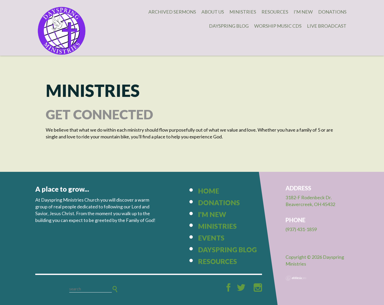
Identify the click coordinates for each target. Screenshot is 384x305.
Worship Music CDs (277, 26)
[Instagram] (258, 287)
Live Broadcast (326, 26)
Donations (332, 12)
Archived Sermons (172, 12)
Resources (274, 12)
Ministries (242, 12)
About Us (212, 12)
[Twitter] (241, 287)
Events (211, 238)
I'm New (303, 12)
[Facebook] (228, 287)
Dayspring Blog (229, 26)
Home (208, 191)
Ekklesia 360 (296, 278)
